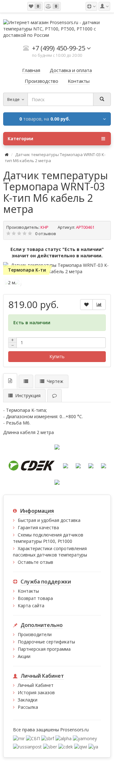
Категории (20, 138)
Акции (24, 656)
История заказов (36, 692)
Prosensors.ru (74, 730)
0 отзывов (45, 233)
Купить (57, 356)
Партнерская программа (44, 649)
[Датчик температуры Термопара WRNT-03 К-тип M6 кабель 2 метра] (57, 268)
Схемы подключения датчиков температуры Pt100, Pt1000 (48, 538)
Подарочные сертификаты (46, 642)
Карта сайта (31, 606)
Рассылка (28, 707)
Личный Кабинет (36, 685)
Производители (35, 634)
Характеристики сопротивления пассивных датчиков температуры (50, 551)
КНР (44, 227)
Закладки (27, 700)
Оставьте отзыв (35, 562)
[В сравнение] (99, 304)
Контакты (28, 591)
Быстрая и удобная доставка (49, 520)
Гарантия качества (38, 527)
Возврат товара (35, 598)
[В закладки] (86, 304)
